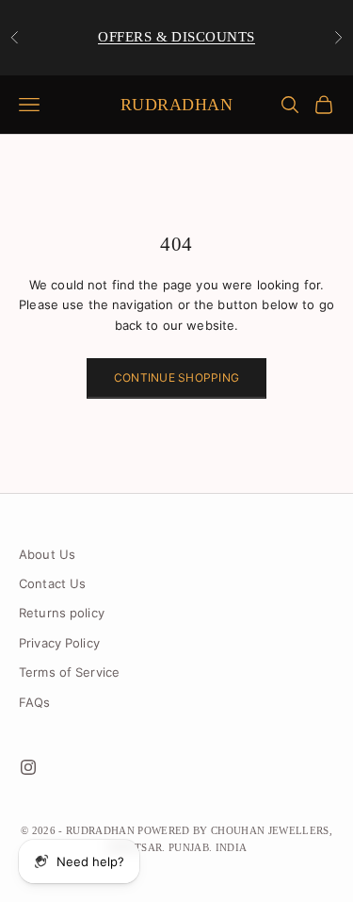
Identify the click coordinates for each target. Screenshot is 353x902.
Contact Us (52, 583)
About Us (47, 554)
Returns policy (61, 612)
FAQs (35, 702)
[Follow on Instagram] (28, 767)
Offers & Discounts (176, 36)
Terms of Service (69, 672)
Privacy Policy (59, 642)
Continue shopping (176, 377)
